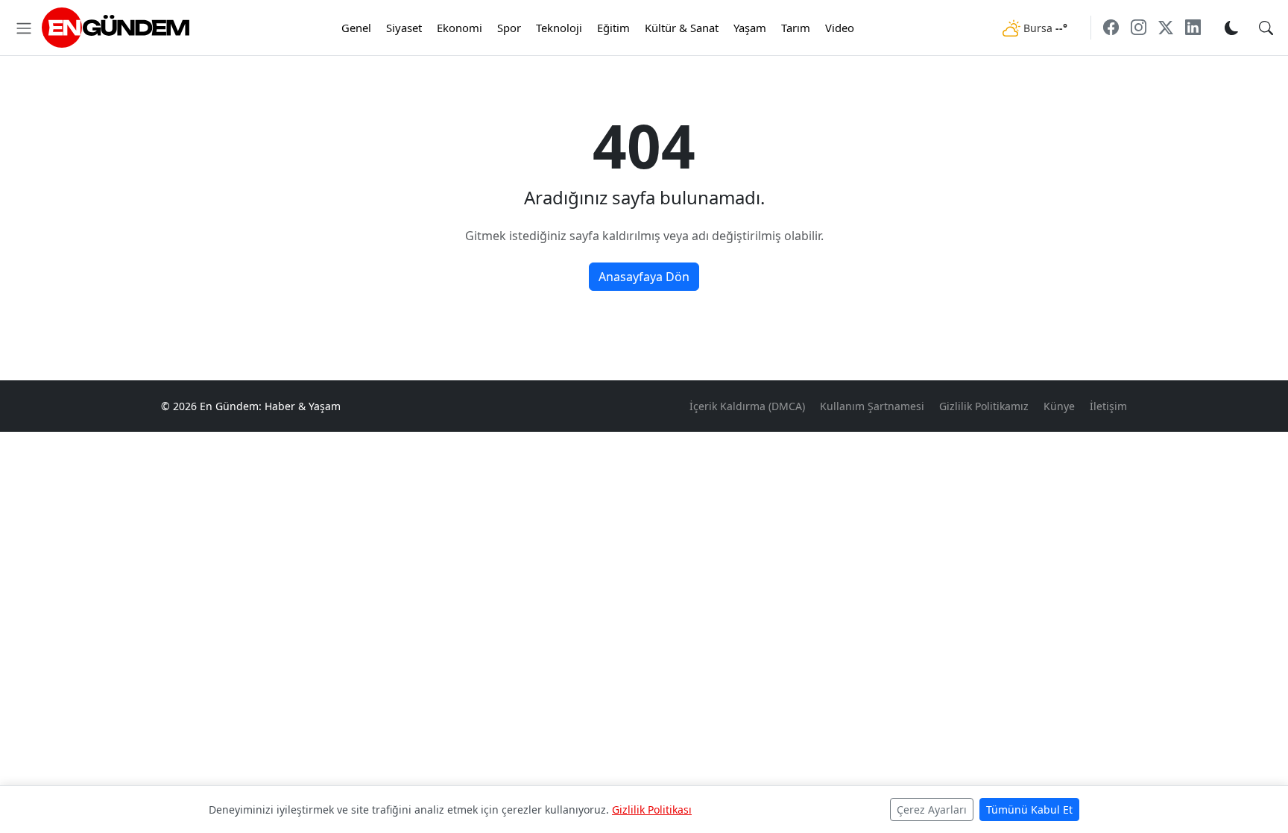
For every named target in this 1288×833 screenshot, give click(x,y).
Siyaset (404, 27)
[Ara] (1266, 27)
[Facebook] (1111, 27)
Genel (356, 27)
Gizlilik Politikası (652, 809)
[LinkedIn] (1193, 27)
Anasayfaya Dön (644, 276)
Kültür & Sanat (682, 27)
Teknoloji (559, 27)
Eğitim (613, 27)
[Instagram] (1138, 27)
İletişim (1108, 406)
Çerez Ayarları (932, 809)
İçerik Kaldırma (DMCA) (747, 406)
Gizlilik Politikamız (984, 406)
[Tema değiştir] (1231, 27)
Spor (509, 27)
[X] (1166, 27)
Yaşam (749, 27)
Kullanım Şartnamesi (872, 406)
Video (839, 27)
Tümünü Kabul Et (1029, 809)
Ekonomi (459, 27)
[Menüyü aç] (24, 27)
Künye (1059, 406)
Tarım (795, 27)
